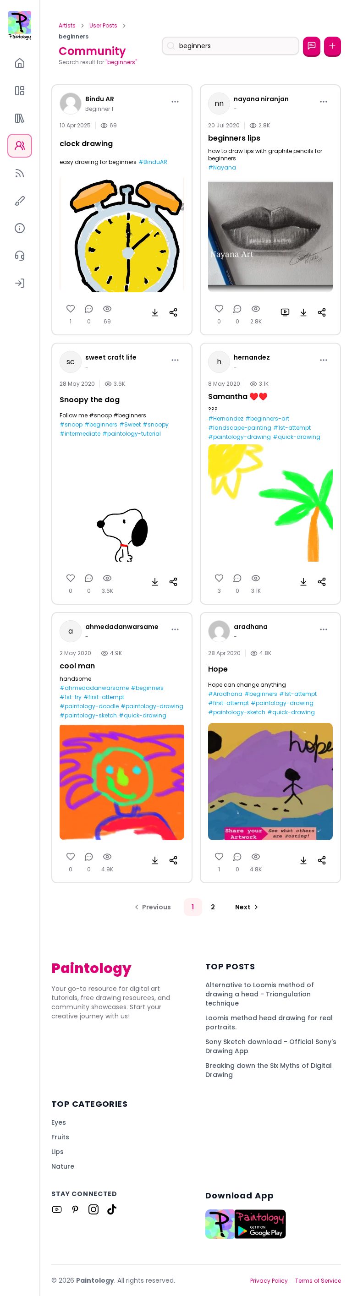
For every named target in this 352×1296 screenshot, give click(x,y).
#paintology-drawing (239, 437)
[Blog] (19, 173)
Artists (67, 25)
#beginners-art (267, 418)
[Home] (19, 63)
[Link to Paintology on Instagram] (93, 1209)
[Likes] (70, 309)
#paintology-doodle (89, 706)
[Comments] (89, 309)
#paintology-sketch (88, 715)
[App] (19, 91)
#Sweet (130, 424)
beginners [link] (73, 36)
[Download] (155, 312)
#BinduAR (152, 162)
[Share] (173, 312)
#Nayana (222, 167)
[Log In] (19, 283)
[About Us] (19, 228)
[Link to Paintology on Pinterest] (75, 1209)
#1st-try (71, 697)
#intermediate (80, 433)
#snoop (71, 424)
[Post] (332, 46)
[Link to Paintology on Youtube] (56, 1209)
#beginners (100, 424)
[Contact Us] (19, 256)
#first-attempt (103, 697)
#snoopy (156, 424)
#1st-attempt (292, 428)
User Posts (103, 25)
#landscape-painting (239, 428)
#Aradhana (225, 694)
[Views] (107, 309)
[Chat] (311, 46)
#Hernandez (225, 418)
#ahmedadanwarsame (94, 688)
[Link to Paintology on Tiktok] (111, 1209)
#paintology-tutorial (131, 433)
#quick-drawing (296, 437)
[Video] (285, 312)
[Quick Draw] (19, 201)
